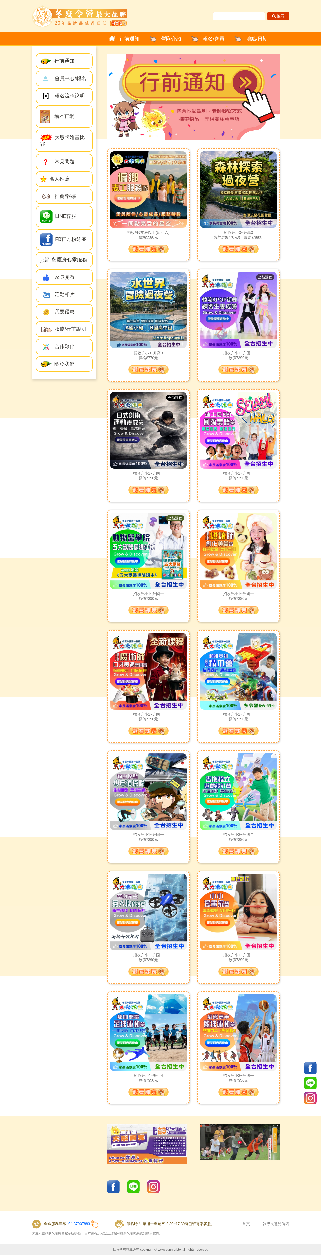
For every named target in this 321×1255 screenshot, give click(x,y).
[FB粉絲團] (113, 1186)
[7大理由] (147, 1144)
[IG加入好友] (153, 1186)
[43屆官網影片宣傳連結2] (240, 1142)
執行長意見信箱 (276, 1224)
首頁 (246, 1224)
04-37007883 (79, 1224)
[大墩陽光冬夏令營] (79, 16)
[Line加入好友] (133, 1186)
